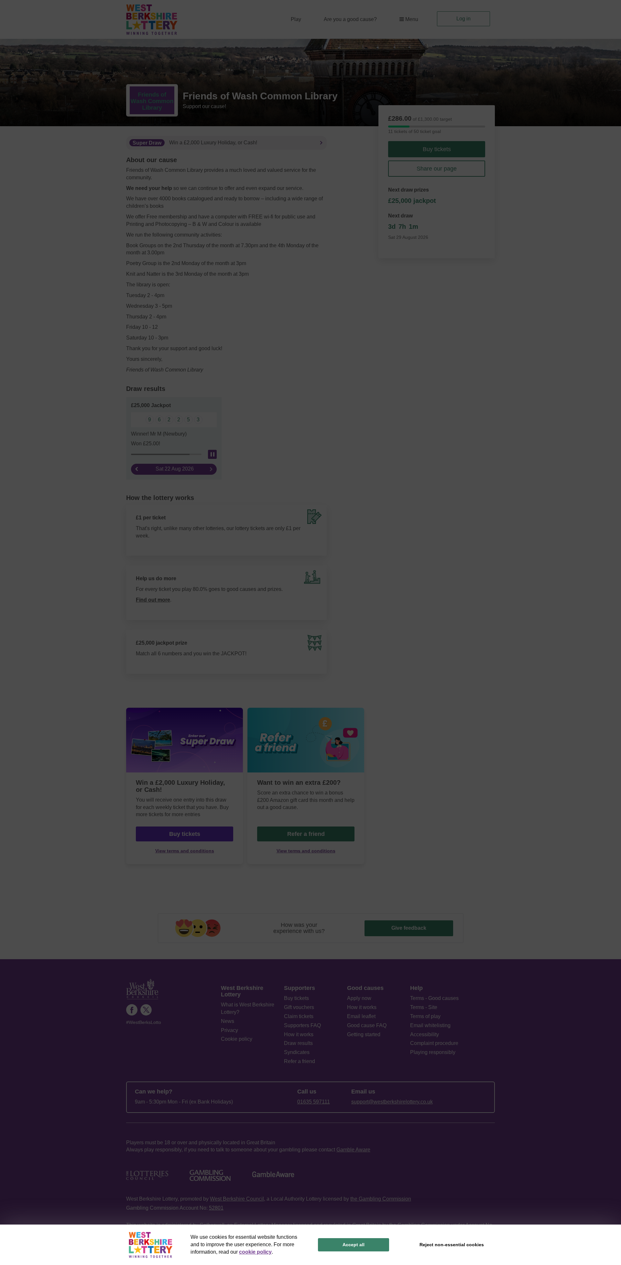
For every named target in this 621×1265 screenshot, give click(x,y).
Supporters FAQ (302, 1025)
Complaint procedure (434, 1043)
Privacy (229, 1030)
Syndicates (297, 1052)
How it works (298, 1034)
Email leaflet (361, 1016)
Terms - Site (423, 1007)
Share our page (437, 168)
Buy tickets (437, 149)
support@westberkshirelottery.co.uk (392, 1101)
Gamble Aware (353, 1149)
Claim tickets (298, 1016)
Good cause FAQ (367, 1025)
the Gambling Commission (380, 1199)
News (227, 1021)
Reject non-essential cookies (451, 1244)
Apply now (359, 998)
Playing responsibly (432, 1052)
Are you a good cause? (350, 19)
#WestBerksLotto (143, 1022)
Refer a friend (306, 834)
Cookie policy (236, 1039)
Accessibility (424, 1034)
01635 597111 (313, 1101)
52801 (216, 1208)
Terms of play (425, 1016)
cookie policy (255, 1252)
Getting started (363, 1034)
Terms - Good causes (434, 998)
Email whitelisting (430, 1025)
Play (296, 19)
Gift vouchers (299, 1007)
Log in (463, 18)
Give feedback (408, 928)
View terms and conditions (184, 851)
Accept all (354, 1244)
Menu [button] (411, 19)
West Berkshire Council (237, 1199)
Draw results (298, 1043)
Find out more (153, 600)
